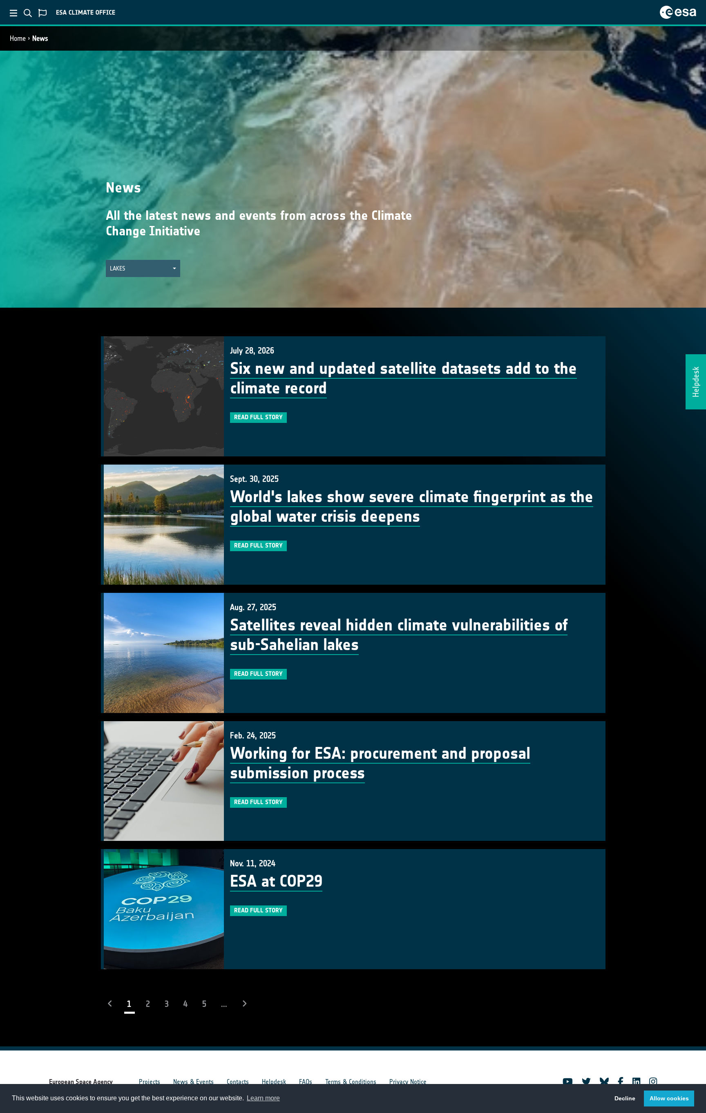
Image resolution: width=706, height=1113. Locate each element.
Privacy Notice (408, 1082)
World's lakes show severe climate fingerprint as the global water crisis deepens (411, 506)
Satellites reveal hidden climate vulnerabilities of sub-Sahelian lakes (398, 635)
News (40, 38)
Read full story (258, 417)
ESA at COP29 (276, 881)
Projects (149, 1082)
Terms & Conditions (350, 1082)
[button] (143, 268)
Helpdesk (274, 1082)
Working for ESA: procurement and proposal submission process (380, 763)
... (224, 1004)
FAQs (305, 1082)
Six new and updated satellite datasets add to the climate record (403, 378)
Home (18, 38)
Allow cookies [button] (669, 1098)
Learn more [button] (263, 1098)
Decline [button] (624, 1098)
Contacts (238, 1082)
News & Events (193, 1082)
